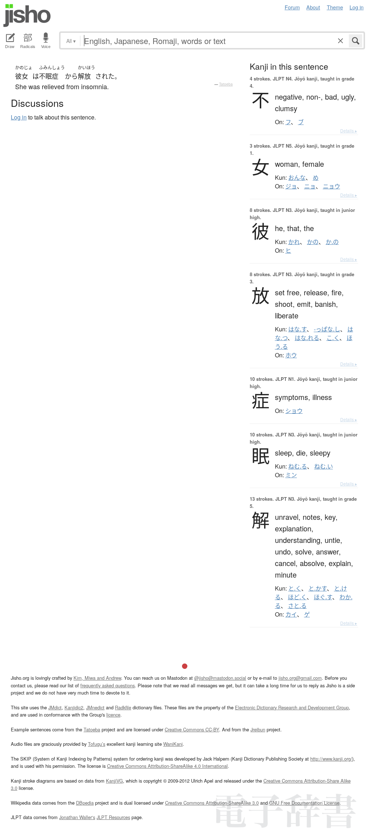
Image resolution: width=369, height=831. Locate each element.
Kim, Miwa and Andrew (97, 677)
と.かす (317, 588)
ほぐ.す (323, 597)
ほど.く (297, 597)
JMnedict (95, 707)
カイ (291, 614)
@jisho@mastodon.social (220, 677)
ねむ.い (323, 466)
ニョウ (331, 186)
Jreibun (257, 729)
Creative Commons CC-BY (192, 729)
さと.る (297, 606)
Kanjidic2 (74, 707)
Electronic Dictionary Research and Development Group (292, 707)
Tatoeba (226, 84)
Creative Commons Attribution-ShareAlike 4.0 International (167, 765)
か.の (332, 242)
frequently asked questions (107, 685)
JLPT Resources (113, 817)
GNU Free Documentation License (304, 802)
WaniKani (173, 743)
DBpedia (85, 802)
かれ (294, 242)
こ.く (332, 338)
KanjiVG (114, 780)
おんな (297, 178)
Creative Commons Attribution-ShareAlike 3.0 (212, 802)
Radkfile (123, 707)
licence (113, 714)
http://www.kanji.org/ (331, 758)
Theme (335, 7)
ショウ (294, 411)
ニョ (310, 186)
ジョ (291, 186)
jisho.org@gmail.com (300, 677)
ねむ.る (297, 466)
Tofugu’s (96, 743)
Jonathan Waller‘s (77, 817)
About (313, 7)
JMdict (55, 707)
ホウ (291, 355)
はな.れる (307, 338)
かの (313, 242)
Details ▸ (348, 130)
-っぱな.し (327, 329)
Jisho (27, 15)
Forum (292, 7)
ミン (291, 475)
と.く (294, 588)
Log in (357, 7)
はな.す (297, 329)
